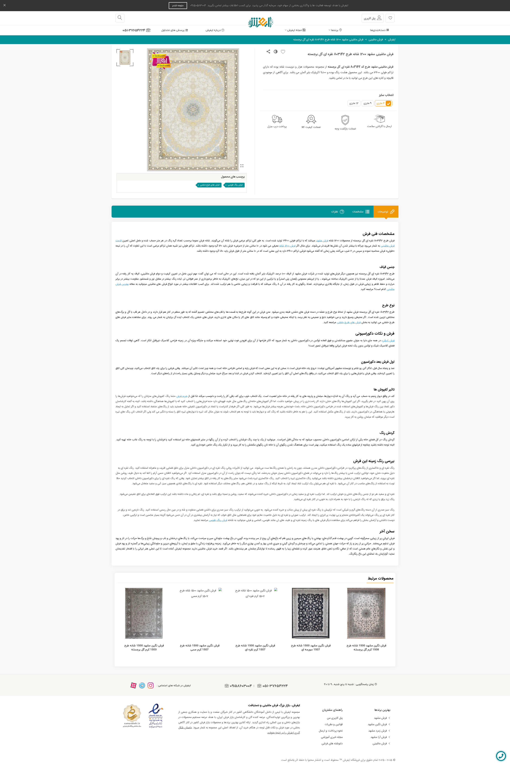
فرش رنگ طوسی (235, 185)
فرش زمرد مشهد (377, 731)
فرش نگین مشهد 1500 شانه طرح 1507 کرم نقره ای (255, 648)
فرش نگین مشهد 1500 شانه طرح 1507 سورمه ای (311, 648)
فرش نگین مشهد (377, 724)
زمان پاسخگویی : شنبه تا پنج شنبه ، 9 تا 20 (349, 684)
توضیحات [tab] (383, 211)
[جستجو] (120, 18)
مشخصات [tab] (357, 211)
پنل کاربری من (335, 718)
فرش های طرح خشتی (210, 185)
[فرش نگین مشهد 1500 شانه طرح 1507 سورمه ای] (310, 613)
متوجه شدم (177, 6)
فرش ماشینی (380, 743)
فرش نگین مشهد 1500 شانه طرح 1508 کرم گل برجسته (366, 648)
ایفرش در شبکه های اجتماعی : (174, 685)
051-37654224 (134, 30)
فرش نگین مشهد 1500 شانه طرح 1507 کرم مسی (199, 648)
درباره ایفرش (213, 30)
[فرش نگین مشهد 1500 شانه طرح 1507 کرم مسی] (199, 613)
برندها (334, 30)
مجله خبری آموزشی (332, 737)
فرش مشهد (380, 718)
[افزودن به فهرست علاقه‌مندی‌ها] (282, 52)
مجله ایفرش (294, 30)
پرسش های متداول (172, 30)
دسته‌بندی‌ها (377, 30)
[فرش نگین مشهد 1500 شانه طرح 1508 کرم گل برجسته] (366, 613)
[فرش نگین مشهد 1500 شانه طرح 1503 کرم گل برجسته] (144, 613)
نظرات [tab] (334, 211)
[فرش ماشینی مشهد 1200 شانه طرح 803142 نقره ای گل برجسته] (242, 166)
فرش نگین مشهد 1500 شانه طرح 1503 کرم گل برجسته (144, 648)
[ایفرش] (255, 18)
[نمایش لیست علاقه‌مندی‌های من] (390, 18)
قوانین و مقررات (334, 724)
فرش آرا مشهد (379, 737)
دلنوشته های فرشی (332, 743)
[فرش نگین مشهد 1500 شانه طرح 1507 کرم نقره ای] (255, 613)
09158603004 (241, 686)
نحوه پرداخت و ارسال (331, 731)
